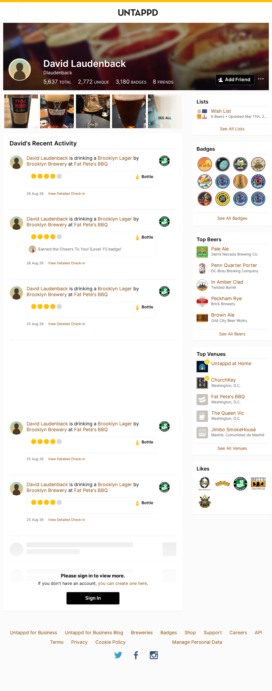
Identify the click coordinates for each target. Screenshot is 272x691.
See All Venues (232, 448)
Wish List (221, 111)
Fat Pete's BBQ (91, 164)
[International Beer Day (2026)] (222, 164)
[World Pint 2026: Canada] (258, 182)
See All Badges (232, 218)
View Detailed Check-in (66, 194)
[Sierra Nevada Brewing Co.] (222, 484)
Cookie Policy (110, 642)
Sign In (93, 598)
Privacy (79, 642)
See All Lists (232, 128)
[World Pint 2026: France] (222, 182)
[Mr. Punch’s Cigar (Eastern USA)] (205, 199)
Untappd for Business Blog (94, 632)
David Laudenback (47, 158)
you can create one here (122, 583)
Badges (168, 632)
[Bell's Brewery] (258, 484)
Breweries (142, 632)
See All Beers (232, 333)
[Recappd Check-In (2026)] (205, 182)
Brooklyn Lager (115, 158)
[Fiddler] (205, 501)
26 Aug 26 (35, 194)
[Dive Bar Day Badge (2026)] (240, 182)
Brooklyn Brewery (47, 164)
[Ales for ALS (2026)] (240, 164)
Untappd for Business (33, 632)
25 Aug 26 (35, 324)
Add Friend (237, 79)
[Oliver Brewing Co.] (205, 484)
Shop (190, 632)
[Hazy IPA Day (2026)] (205, 164)
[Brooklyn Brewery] (240, 484)
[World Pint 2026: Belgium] (240, 199)
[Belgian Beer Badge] (222, 199)
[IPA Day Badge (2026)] (258, 164)
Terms (56, 642)
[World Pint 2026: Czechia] (258, 199)
